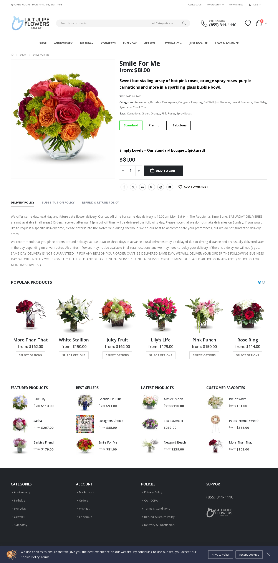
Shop (43, 43)
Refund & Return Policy (159, 517)
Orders (83, 500)
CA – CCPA (151, 500)
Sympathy (172, 43)
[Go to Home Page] (12, 54)
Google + (151, 187)
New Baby (260, 102)
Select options (30, 355)
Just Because (198, 43)
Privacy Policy (153, 492)
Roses (171, 113)
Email (169, 187)
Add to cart (166, 171)
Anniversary (63, 43)
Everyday (130, 43)
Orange (155, 113)
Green (145, 113)
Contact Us (195, 4)
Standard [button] (131, 125)
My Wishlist (236, 4)
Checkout (85, 517)
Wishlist (84, 508)
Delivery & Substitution (159, 525)
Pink (164, 113)
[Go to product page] (30, 313)
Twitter (133, 187)
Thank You (139, 107)
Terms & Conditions (157, 508)
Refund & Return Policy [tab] (100, 202)
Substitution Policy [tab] (58, 202)
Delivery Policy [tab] (22, 202)
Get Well (150, 43)
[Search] (184, 23)
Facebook (124, 187)
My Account (214, 4)
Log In (257, 4)
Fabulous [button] (180, 125)
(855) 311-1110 (219, 497)
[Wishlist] (248, 23)
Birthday (86, 43)
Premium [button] (155, 125)
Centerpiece (169, 102)
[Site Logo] (30, 23)
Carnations (134, 113)
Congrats (108, 43)
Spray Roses (184, 113)
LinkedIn (142, 187)
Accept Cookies (249, 554)
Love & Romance (227, 43)
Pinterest (160, 187)
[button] (259, 282)
